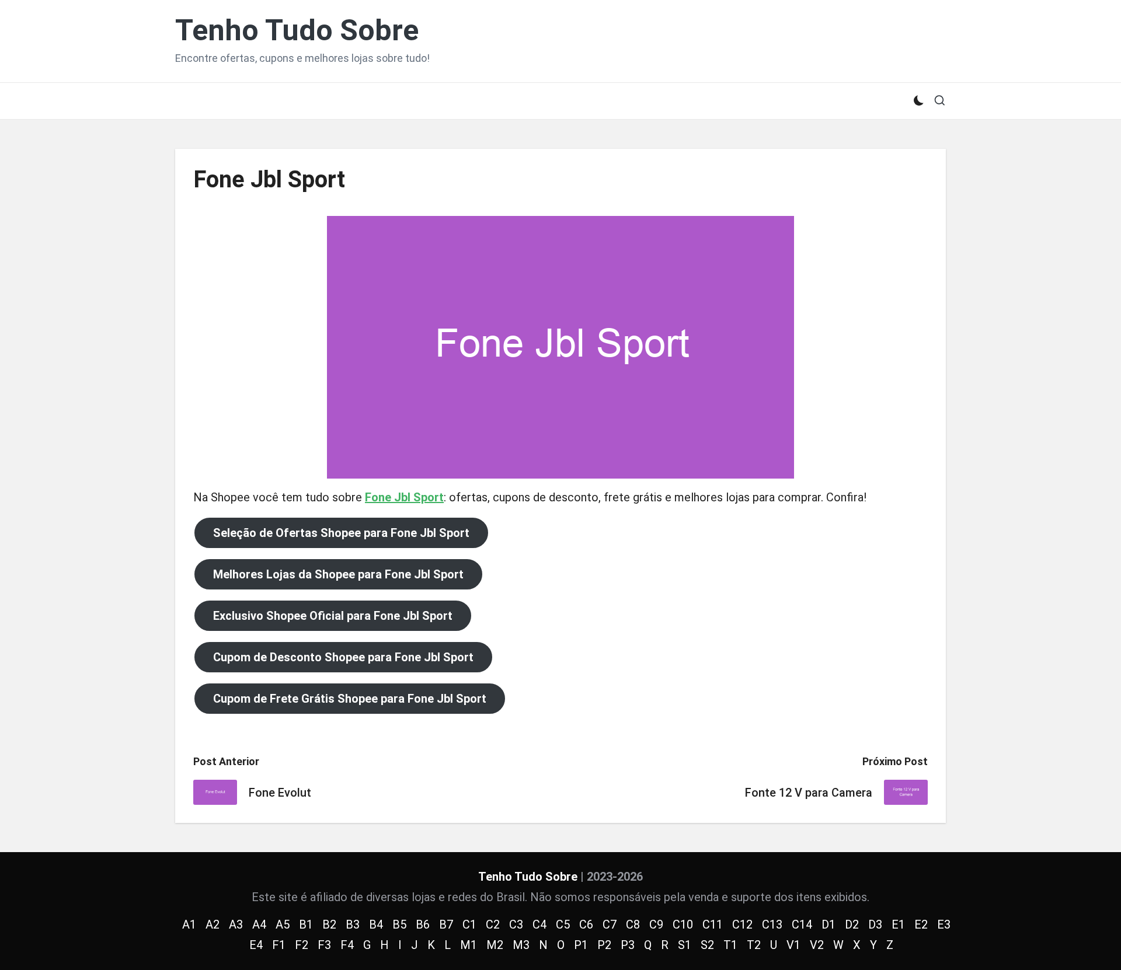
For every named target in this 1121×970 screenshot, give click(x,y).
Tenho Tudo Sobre (297, 31)
